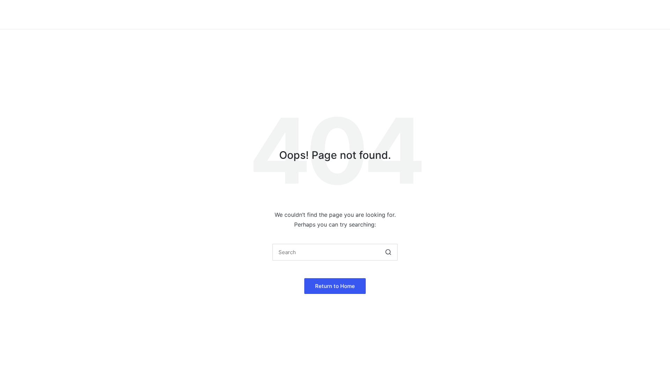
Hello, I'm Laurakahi (191, 14)
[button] (388, 252)
